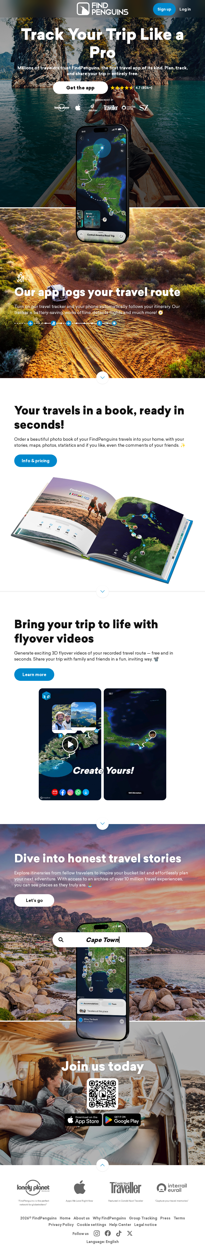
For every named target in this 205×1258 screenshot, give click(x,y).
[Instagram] (97, 1233)
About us (82, 1218)
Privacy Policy (61, 1224)
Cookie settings (91, 1224)
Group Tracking (143, 1218)
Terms (179, 1218)
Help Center (120, 1224)
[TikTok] (119, 1233)
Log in (185, 9)
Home (65, 1218)
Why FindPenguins (109, 1218)
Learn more (34, 674)
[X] (130, 1233)
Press (165, 1218)
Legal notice (145, 1224)
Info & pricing (36, 460)
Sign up (164, 9)
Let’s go (34, 900)
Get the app (80, 87)
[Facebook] (108, 1233)
